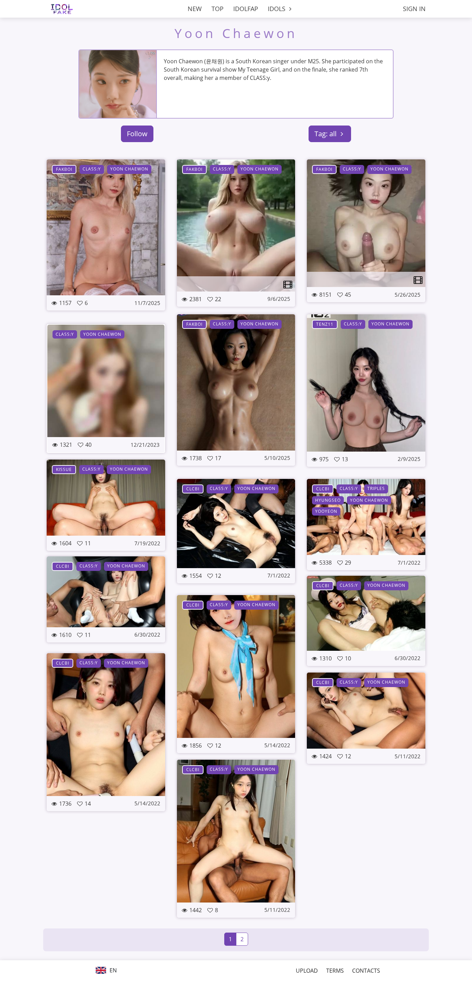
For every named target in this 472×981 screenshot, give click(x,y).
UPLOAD (307, 970)
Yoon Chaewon (236, 33)
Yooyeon (326, 511)
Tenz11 (324, 324)
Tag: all (326, 133)
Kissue (64, 469)
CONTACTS (366, 970)
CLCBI (192, 489)
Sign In (414, 8)
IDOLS (277, 8)
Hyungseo (328, 500)
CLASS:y (92, 169)
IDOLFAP (245, 8)
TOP (217, 8)
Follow (137, 133)
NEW (195, 8)
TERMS (335, 970)
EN (112, 970)
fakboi (64, 169)
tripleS (376, 488)
